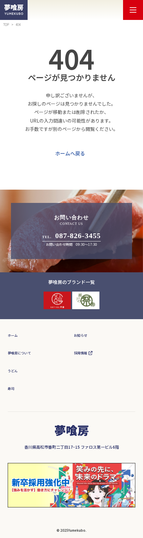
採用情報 (80, 352)
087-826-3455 (78, 235)
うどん (13, 370)
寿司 (11, 388)
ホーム (13, 335)
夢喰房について (19, 352)
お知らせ (80, 335)
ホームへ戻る (70, 153)
